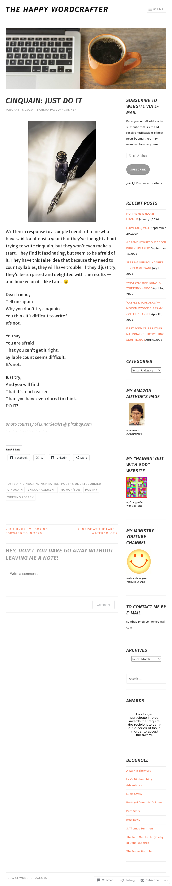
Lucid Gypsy (134, 794)
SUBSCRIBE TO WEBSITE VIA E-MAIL (142, 106)
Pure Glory (133, 811)
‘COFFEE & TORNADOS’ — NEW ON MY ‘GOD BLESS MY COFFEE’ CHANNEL (144, 308)
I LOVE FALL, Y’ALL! (138, 228)
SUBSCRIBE (138, 169)
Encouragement (42, 489)
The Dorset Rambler (139, 851)
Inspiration (50, 484)
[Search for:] (146, 679)
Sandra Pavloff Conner (57, 109)
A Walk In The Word (138, 770)
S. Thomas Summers (140, 828)
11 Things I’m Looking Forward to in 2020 (27, 531)
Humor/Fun (70, 489)
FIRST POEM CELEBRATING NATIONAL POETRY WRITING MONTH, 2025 (145, 334)
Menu (159, 9)
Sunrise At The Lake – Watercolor (97, 531)
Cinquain (30, 484)
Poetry (67, 484)
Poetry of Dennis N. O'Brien (144, 802)
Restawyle (133, 819)
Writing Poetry (20, 497)
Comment (103, 604)
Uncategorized (88, 484)
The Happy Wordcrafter (57, 9)
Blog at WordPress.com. (26, 878)
